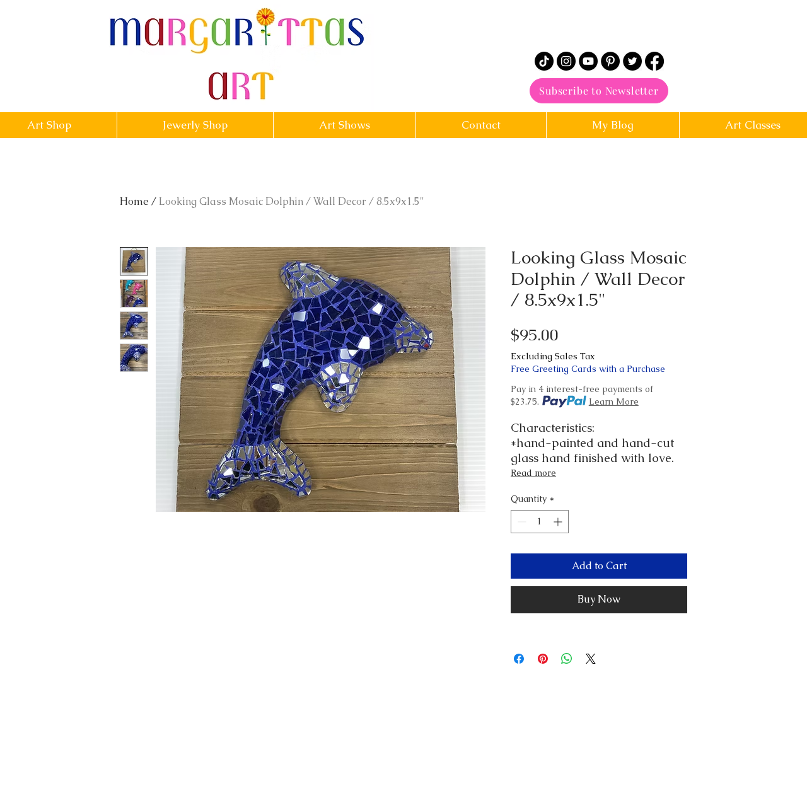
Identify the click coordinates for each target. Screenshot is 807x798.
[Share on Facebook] (518, 658)
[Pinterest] (610, 61)
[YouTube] (588, 61)
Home (134, 201)
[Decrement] (520, 522)
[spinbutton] (539, 522)
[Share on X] (590, 658)
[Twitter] (632, 61)
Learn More (614, 401)
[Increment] (559, 522)
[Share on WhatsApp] (566, 658)
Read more (533, 472)
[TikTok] (544, 61)
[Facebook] (654, 61)
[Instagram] (566, 61)
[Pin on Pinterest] (542, 658)
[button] (480, 125)
